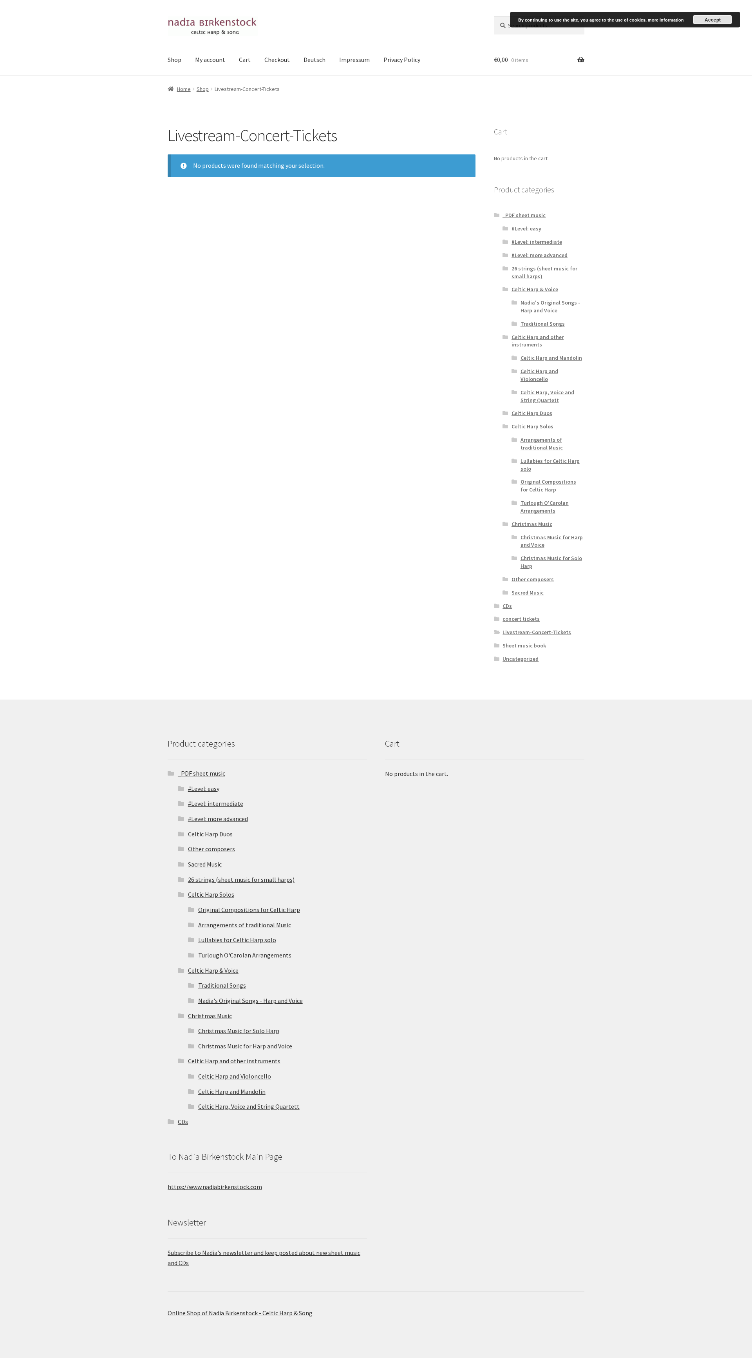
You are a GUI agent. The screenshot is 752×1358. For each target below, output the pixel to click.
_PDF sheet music (524, 215)
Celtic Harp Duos (532, 413)
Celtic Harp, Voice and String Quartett (547, 396)
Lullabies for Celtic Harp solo (237, 940)
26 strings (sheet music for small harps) (241, 879)
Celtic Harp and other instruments (538, 341)
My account (210, 59)
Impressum (354, 59)
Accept (713, 19)
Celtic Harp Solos (532, 426)
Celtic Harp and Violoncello (539, 375)
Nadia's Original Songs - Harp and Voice (550, 306)
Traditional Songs (543, 323)
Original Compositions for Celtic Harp (548, 485)
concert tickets (521, 618)
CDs (507, 605)
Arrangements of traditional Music (542, 443)
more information (666, 20)
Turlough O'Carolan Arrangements (545, 506)
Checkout (277, 59)
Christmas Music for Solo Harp (238, 1031)
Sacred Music (528, 592)
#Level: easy (526, 228)
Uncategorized (521, 658)
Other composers (533, 579)
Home (184, 88)
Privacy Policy (401, 59)
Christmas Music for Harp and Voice (245, 1046)
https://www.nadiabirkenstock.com (215, 1187)
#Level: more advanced (540, 255)
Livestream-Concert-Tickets (537, 632)
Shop (174, 59)
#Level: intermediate (537, 241)
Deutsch (314, 59)
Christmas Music (532, 524)
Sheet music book (524, 645)
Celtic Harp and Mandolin (551, 357)
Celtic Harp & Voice (535, 289)
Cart (245, 59)
